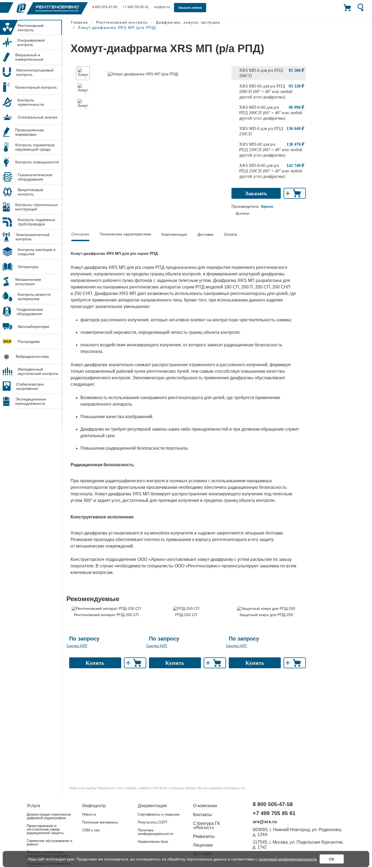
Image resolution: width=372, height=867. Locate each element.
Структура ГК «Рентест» (206, 825)
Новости (89, 814)
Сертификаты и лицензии (158, 814)
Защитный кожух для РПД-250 (266, 615)
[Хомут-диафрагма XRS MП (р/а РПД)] (83, 73)
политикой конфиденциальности (287, 859)
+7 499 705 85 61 (136, 7)
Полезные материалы (100, 822)
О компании (205, 805)
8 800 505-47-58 (104, 7)
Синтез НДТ (77, 646)
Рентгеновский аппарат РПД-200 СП (106, 615)
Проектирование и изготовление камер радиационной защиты (45, 829)
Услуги (33, 805)
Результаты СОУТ (152, 822)
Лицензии (203, 845)
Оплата (230, 234)
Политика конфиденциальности (155, 832)
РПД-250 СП (186, 615)
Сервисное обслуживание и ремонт (49, 842)
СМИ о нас (91, 830)
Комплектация (174, 234)
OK (331, 859)
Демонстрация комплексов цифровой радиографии (49, 816)
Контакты (202, 814)
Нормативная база (153, 842)
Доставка (205, 234)
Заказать (256, 193)
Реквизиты (204, 836)
